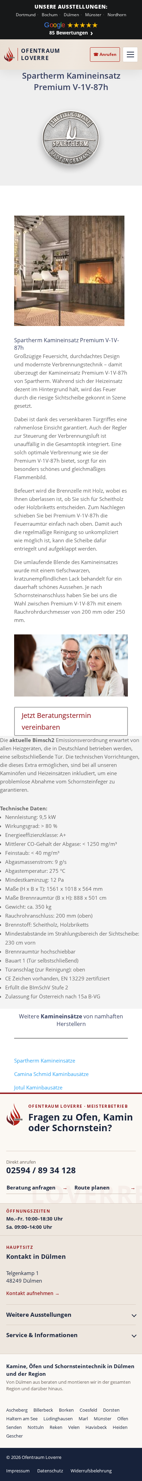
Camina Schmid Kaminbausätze (51, 1073)
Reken (56, 1427)
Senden (14, 1427)
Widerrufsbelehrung (91, 1471)
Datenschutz (50, 1471)
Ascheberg (17, 1410)
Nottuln (36, 1427)
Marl (83, 1418)
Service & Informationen (42, 1335)
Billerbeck (43, 1410)
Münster (93, 15)
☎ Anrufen (104, 54)
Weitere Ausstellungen (38, 1315)
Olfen (122, 1418)
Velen (74, 1427)
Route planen (104, 1187)
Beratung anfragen (37, 1187)
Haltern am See (22, 1418)
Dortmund (26, 15)
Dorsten (111, 1410)
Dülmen (71, 15)
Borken (66, 1410)
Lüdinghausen (58, 1418)
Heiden (120, 1427)
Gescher (14, 1436)
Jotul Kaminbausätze (38, 1087)
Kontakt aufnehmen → (33, 1293)
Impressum (18, 1471)
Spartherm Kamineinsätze (44, 1060)
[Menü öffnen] (130, 54)
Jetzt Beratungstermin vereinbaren (56, 721)
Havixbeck (96, 1427)
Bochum (50, 15)
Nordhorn (117, 15)
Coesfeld (88, 1410)
